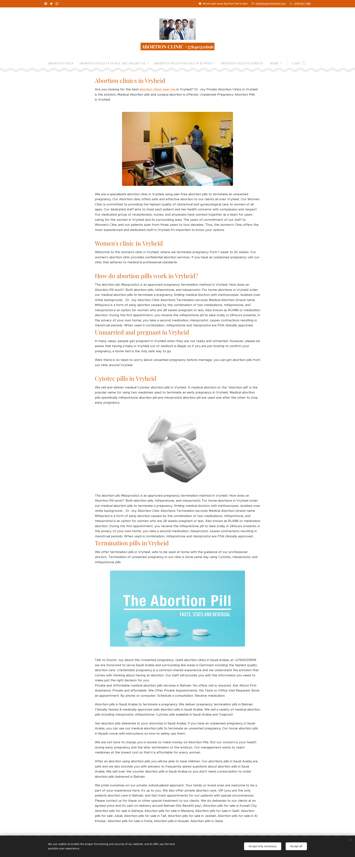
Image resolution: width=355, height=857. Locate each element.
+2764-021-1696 (302, 3)
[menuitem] (62, 63)
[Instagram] (57, 4)
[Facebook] (45, 4)
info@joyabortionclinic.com (271, 3)
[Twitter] (51, 4)
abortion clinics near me (157, 89)
